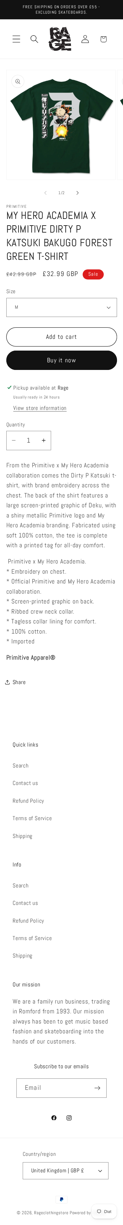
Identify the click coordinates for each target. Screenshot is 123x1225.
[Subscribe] (97, 1088)
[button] (16, 39)
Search (21, 765)
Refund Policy (28, 800)
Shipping (22, 836)
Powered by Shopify (88, 1212)
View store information (40, 408)
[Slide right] (78, 193)
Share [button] (19, 682)
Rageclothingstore (51, 1212)
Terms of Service (32, 818)
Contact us (25, 783)
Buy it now (61, 360)
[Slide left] (45, 193)
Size (11, 291)
